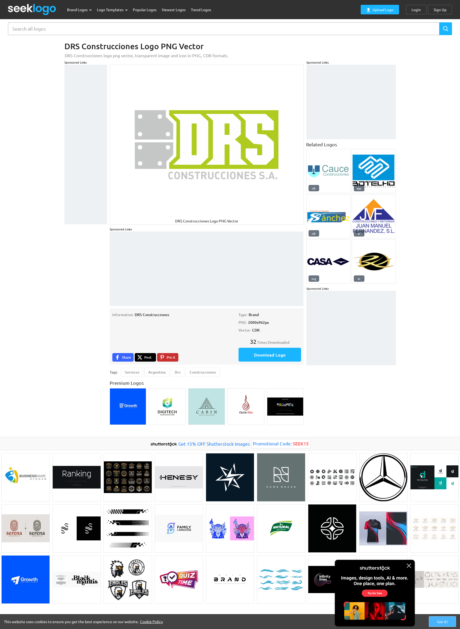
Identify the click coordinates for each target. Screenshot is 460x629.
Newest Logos (174, 9)
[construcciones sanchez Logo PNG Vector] (328, 216)
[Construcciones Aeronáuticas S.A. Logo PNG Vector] (328, 261)
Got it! (442, 621)
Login (416, 9)
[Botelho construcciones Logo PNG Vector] (374, 171)
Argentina (157, 372)
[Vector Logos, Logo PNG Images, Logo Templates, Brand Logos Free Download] (32, 9)
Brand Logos (77, 9)
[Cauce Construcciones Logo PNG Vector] (328, 171)
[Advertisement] (85, 144)
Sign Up (440, 9)
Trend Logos (201, 9)
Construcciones (203, 372)
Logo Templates (110, 9)
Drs (177, 372)
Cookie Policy (151, 621)
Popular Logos (145, 9)
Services (132, 372)
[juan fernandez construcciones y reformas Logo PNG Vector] (374, 216)
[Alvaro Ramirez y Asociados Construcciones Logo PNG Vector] (374, 261)
